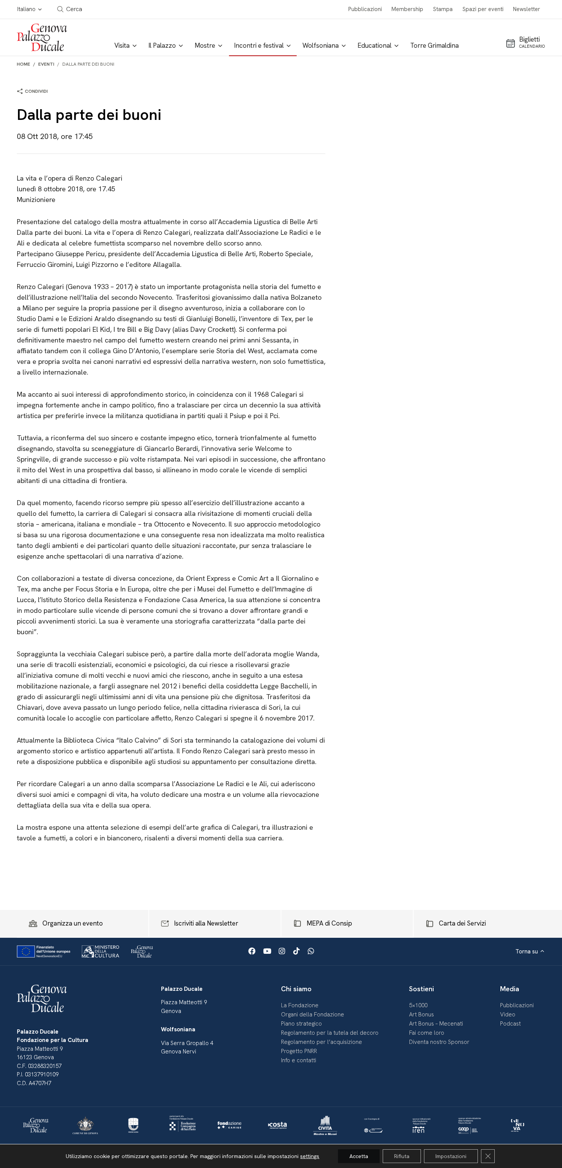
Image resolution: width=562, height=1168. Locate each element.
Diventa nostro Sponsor (439, 1042)
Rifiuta (401, 1156)
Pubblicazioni (365, 9)
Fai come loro (426, 1033)
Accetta (358, 1156)
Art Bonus (421, 1014)
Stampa (443, 9)
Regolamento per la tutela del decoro (329, 1033)
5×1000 (418, 1005)
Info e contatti (298, 1060)
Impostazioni (450, 1156)
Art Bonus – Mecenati (436, 1023)
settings (309, 1156)
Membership (407, 9)
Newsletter (526, 9)
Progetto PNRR (299, 1051)
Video (507, 1014)
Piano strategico (301, 1023)
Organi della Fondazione (312, 1014)
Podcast (510, 1023)
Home (23, 64)
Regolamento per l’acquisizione (321, 1042)
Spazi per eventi (483, 9)
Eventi (46, 64)
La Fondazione (299, 1005)
